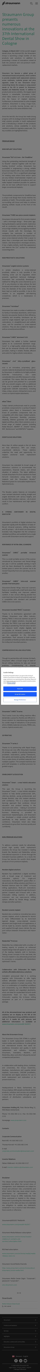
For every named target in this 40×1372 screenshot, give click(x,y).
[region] (20, 686)
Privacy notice (11, 683)
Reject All (20, 689)
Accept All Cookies (20, 694)
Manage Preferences (20, 700)
